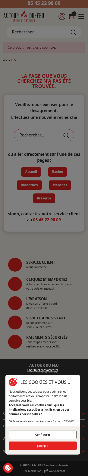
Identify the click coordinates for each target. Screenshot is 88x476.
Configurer (42, 435)
